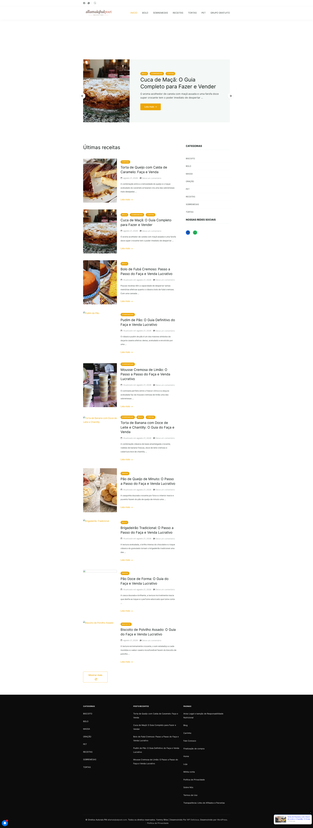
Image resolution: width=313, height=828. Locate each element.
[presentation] (82, 96)
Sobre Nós (188, 787)
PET (203, 12)
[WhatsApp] (195, 232)
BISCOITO (126, 624)
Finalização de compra (193, 748)
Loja (185, 764)
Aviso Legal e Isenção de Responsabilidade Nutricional (203, 715)
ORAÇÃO (190, 181)
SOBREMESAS (160, 12)
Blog (185, 725)
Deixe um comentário (151, 177)
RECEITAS (178, 12)
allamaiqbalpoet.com (117, 819)
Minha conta (189, 772)
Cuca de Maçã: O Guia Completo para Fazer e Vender (154, 727)
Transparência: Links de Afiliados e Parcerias (204, 803)
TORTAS (192, 12)
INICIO (133, 12)
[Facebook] (188, 232)
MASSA (125, 473)
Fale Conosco (189, 741)
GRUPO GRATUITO (220, 12)
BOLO (145, 12)
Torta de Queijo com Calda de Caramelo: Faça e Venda (155, 715)
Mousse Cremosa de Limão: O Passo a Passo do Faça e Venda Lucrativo (145, 374)
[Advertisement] (156, 38)
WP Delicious (193, 819)
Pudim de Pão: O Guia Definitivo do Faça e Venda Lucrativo (156, 750)
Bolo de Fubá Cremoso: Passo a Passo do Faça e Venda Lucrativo (177, 85)
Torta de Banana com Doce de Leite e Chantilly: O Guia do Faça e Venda (147, 427)
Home (186, 756)
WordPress (222, 819)
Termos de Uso (190, 795)
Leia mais (149, 116)
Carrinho (187, 733)
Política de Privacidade (194, 779)
